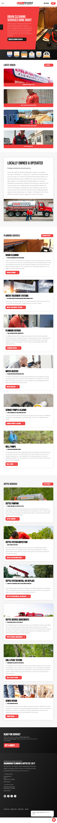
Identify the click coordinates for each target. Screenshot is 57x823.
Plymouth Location (9, 774)
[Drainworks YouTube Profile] (5, 796)
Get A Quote (12, 36)
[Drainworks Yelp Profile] (15, 796)
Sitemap (26, 809)
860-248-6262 (46, 3)
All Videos (47, 65)
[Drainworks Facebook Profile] (8, 796)
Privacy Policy (14, 809)
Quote (53, 3)
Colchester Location (9, 784)
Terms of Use (7, 809)
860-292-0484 (7, 790)
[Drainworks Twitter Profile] (11, 796)
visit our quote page (10, 739)
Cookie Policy (21, 809)
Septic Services (47, 484)
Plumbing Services (46, 235)
